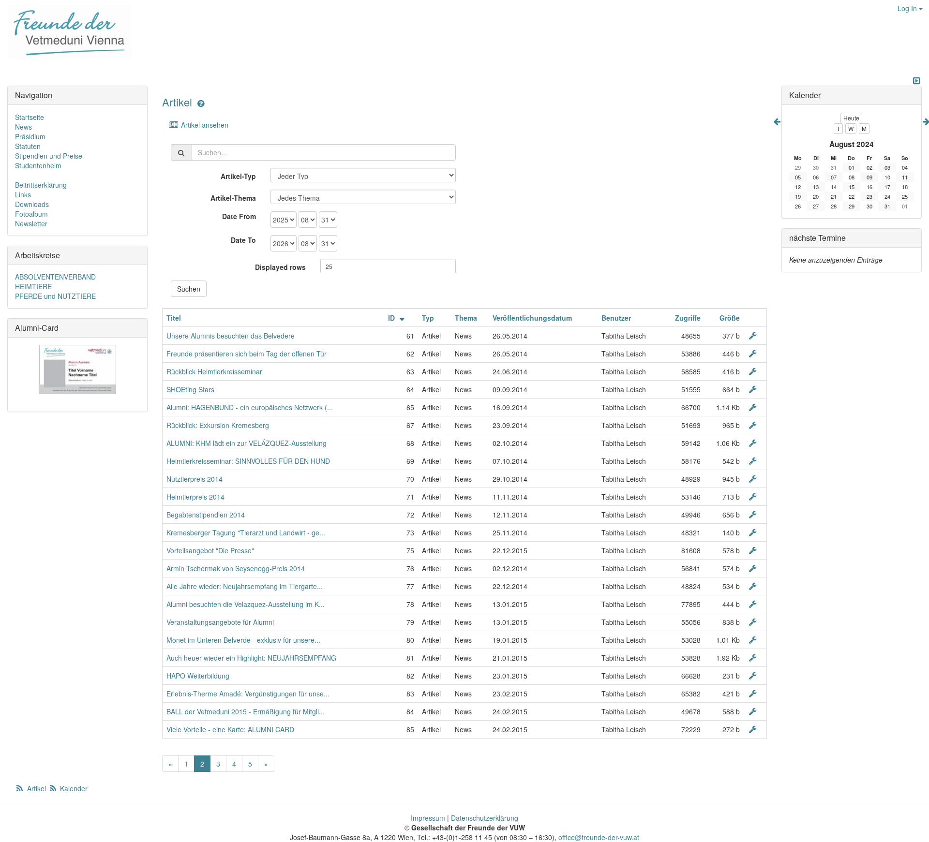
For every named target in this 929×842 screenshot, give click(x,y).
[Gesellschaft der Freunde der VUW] (65, 32)
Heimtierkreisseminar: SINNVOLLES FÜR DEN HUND (248, 461)
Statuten (28, 146)
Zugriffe (688, 318)
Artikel (177, 101)
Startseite (29, 117)
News (23, 127)
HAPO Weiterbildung (197, 675)
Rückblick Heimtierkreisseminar (214, 371)
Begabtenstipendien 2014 (205, 514)
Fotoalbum (31, 214)
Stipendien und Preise (48, 156)
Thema (466, 318)
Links (23, 194)
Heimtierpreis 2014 (195, 497)
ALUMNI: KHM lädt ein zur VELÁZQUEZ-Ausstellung (246, 443)
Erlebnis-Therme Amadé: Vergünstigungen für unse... (248, 693)
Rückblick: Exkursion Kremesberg (217, 425)
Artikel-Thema (233, 198)
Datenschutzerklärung (484, 818)
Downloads (32, 204)
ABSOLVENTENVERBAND (55, 276)
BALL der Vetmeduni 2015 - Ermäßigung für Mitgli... (245, 711)
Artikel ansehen (203, 125)
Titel (173, 318)
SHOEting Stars (190, 389)
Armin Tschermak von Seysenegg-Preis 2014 (235, 568)
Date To (243, 240)
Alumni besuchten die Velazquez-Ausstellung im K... (245, 604)
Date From (239, 216)
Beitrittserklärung (41, 185)
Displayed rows (280, 267)
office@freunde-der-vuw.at (598, 837)
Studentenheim (38, 165)
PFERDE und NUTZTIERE (55, 296)
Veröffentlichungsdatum (532, 318)
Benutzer (616, 318)
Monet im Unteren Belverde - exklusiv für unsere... (243, 640)
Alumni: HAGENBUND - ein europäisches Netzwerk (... (249, 407)
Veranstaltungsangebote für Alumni (220, 622)
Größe (729, 318)
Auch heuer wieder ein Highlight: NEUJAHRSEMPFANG (251, 658)
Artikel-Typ (238, 176)
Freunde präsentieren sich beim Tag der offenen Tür (246, 353)
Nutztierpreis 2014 (194, 479)
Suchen (188, 289)
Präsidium (30, 136)
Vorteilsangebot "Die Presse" (210, 550)
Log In (908, 8)
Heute (851, 118)
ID (392, 318)
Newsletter (31, 223)
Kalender (73, 788)
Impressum (428, 818)
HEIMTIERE (33, 286)
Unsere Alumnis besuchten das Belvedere (230, 335)
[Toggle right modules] (916, 81)
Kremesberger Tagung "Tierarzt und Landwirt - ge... (245, 532)
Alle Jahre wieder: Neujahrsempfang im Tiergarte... (244, 586)
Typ (428, 318)
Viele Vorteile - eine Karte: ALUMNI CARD (230, 729)
